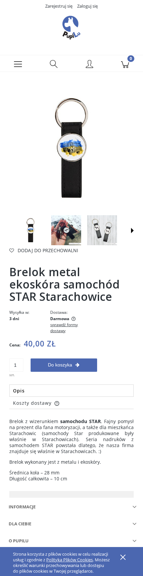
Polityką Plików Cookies (69, 560)
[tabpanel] (71, 450)
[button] (18, 63)
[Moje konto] (89, 64)
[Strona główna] (71, 27)
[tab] (71, 390)
